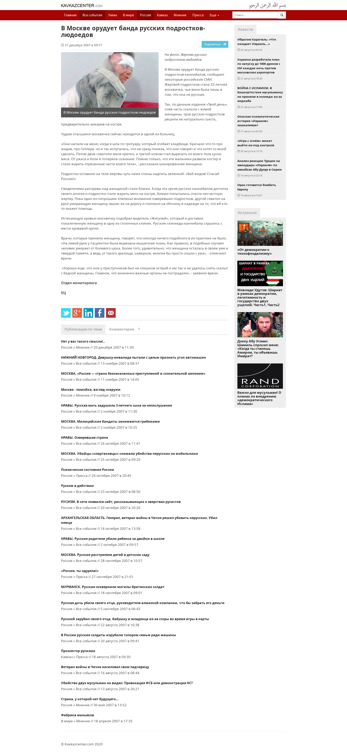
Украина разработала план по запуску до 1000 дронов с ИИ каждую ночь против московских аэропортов (258, 68)
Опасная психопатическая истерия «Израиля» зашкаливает (258, 123)
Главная (70, 15)
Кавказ (162, 15)
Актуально (247, 212)
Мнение (180, 15)
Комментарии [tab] (124, 329)
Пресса (198, 15)
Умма (112, 15)
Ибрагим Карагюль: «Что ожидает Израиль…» (256, 44)
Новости (245, 29)
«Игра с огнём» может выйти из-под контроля (255, 146)
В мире (128, 15)
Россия (145, 15)
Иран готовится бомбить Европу (256, 190)
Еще (213, 15)
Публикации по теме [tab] (83, 329)
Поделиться (213, 44)
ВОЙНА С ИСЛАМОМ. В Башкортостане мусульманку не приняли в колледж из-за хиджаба (260, 97)
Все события (92, 15)
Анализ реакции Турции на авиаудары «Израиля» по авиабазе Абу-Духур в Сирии (259, 168)
